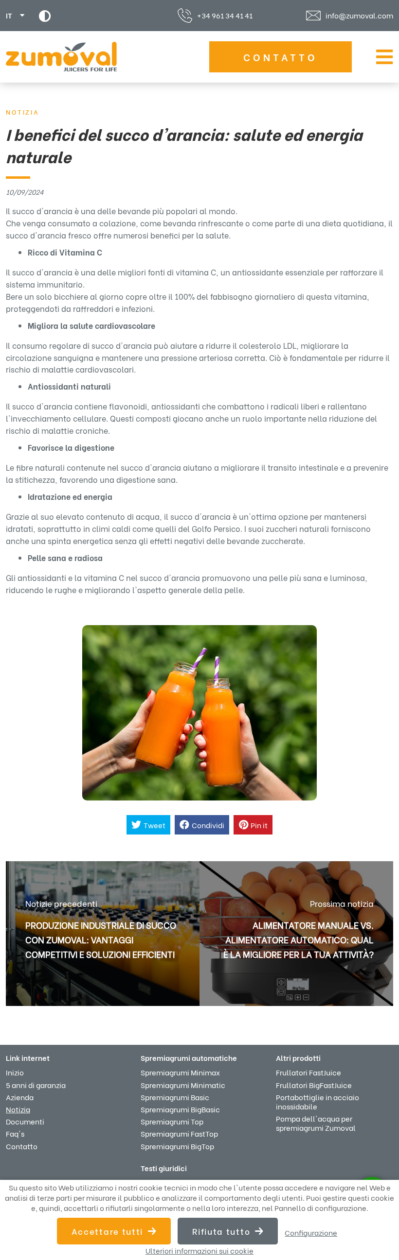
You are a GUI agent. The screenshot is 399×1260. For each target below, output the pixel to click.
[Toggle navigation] (382, 57)
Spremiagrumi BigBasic (180, 1109)
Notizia (18, 1109)
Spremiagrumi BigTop (177, 1146)
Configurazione (311, 1232)
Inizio (15, 1072)
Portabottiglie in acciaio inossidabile (317, 1101)
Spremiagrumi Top (172, 1121)
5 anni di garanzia (36, 1084)
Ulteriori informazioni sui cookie (199, 1250)
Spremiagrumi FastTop (179, 1133)
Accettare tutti (108, 1231)
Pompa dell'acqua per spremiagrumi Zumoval (316, 1123)
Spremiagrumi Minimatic (183, 1084)
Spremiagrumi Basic (175, 1096)
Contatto (280, 57)
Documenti (25, 1121)
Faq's (15, 1133)
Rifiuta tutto (221, 1231)
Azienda (20, 1096)
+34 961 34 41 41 (225, 15)
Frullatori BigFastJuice (314, 1084)
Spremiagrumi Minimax (180, 1072)
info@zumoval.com (359, 15)
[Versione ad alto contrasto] (45, 16)
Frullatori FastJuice (308, 1072)
